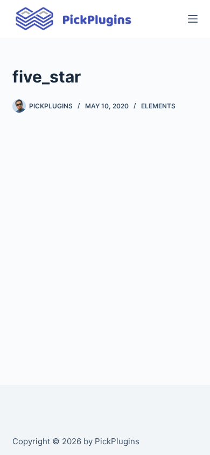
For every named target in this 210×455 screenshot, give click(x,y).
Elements (158, 106)
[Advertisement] (105, 240)
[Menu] (193, 19)
